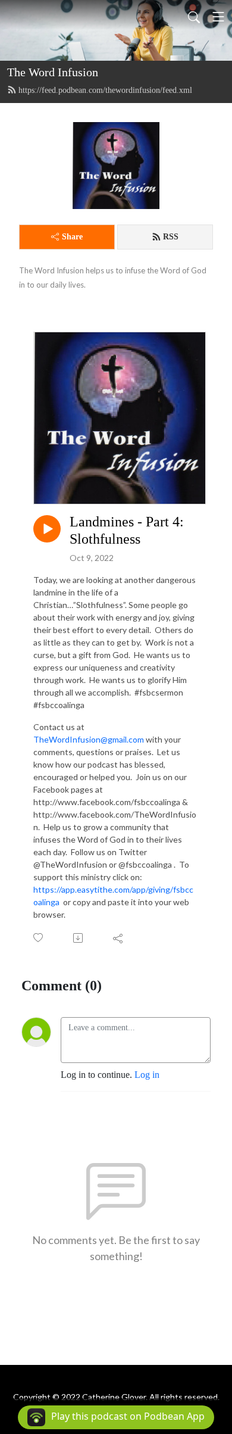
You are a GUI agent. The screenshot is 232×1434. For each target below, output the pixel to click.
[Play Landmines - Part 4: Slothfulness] (47, 529)
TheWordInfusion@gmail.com (88, 739)
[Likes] (39, 937)
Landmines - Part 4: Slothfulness (127, 530)
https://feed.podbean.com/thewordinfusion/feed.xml (105, 90)
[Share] (119, 937)
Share (72, 236)
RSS (170, 236)
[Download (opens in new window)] (79, 938)
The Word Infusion (52, 72)
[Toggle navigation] (218, 16)
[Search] (194, 17)
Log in (146, 1075)
